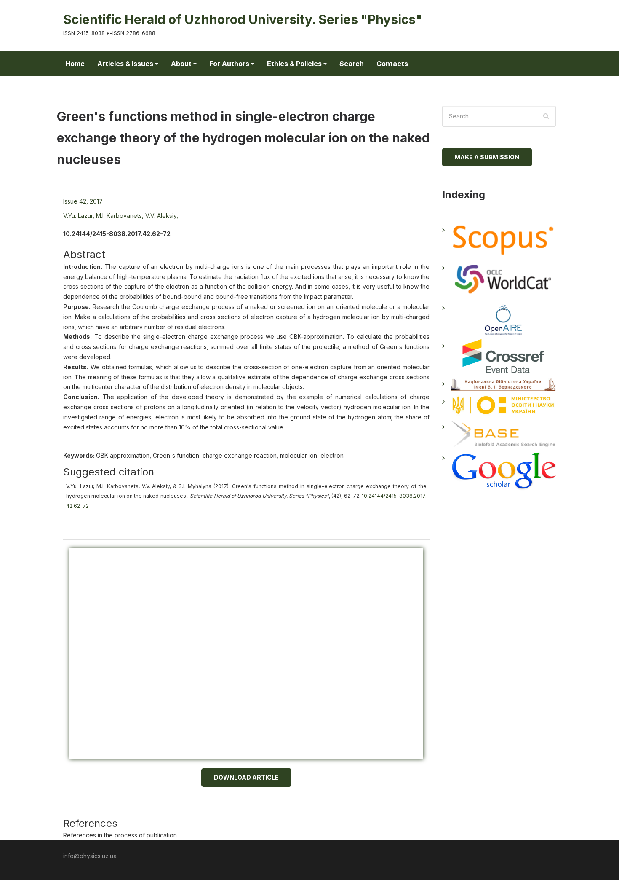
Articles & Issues (125, 63)
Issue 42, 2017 (83, 201)
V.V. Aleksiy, (161, 215)
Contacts (392, 63)
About (181, 63)
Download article (246, 777)
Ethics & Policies (294, 63)
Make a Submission (487, 157)
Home (75, 63)
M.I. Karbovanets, (120, 215)
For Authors (229, 63)
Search (351, 63)
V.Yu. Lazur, (78, 215)
